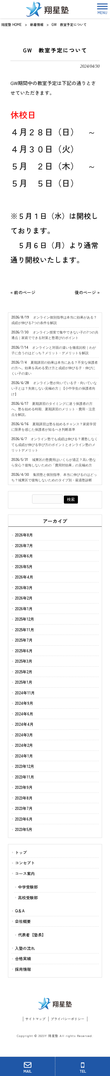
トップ (21, 852)
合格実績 (23, 958)
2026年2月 (24, 598)
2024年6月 (24, 714)
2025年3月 (23, 661)
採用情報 (23, 969)
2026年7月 (24, 545)
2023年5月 (23, 829)
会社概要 (23, 921)
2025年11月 (24, 629)
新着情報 (36, 24)
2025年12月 (24, 619)
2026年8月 (24, 535)
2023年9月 (24, 787)
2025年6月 (24, 651)
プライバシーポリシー (67, 1019)
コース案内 (25, 873)
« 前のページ (22, 292)
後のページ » (87, 292)
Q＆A (20, 911)
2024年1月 (24, 756)
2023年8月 (24, 798)
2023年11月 (24, 777)
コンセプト (25, 863)
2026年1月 (24, 608)
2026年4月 (24, 577)
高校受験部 (28, 897)
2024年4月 (24, 724)
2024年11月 (25, 693)
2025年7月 (24, 640)
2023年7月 (24, 808)
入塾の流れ (25, 948)
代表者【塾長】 (32, 935)
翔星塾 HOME (11, 24)
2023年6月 (24, 819)
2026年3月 (24, 587)
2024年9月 (24, 703)
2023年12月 (24, 766)
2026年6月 (24, 556)
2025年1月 (23, 682)
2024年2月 (24, 745)
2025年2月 (23, 672)
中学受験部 (28, 887)
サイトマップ (35, 1019)
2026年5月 (24, 566)
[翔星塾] (47, 9)
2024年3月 (24, 735)
